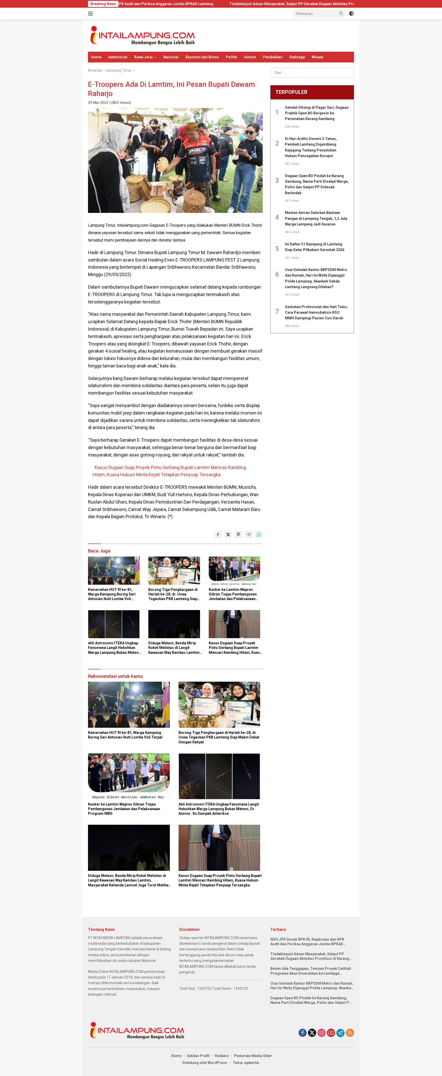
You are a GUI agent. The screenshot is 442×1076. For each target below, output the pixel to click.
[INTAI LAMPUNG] (142, 35)
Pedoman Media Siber (253, 1056)
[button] (341, 13)
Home (96, 57)
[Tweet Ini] (228, 534)
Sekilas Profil (198, 1056)
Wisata (317, 57)
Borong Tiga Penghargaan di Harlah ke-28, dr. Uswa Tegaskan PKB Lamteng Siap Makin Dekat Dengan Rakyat (173, 594)
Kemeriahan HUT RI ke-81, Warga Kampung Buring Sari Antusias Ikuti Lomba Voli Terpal (112, 594)
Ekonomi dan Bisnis (202, 57)
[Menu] (91, 13)
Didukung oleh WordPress (204, 1063)
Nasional (171, 57)
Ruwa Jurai (143, 57)
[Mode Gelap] (351, 13)
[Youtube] (331, 1033)
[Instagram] (321, 1033)
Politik (231, 57)
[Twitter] (312, 1033)
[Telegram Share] (248, 534)
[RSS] (350, 1033)
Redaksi (222, 1056)
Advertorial (117, 57)
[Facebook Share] (218, 534)
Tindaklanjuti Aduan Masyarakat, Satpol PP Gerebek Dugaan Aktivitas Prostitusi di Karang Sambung (259, 4)
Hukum (250, 57)
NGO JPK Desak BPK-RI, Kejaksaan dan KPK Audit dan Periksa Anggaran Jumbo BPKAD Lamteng (307, 941)
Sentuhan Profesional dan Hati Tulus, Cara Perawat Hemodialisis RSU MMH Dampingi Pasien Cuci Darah (316, 312)
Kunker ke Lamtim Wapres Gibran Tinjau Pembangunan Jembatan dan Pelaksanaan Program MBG (233, 594)
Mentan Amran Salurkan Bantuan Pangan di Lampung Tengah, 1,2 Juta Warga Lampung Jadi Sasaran (316, 218)
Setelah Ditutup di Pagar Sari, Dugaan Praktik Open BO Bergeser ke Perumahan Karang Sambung (317, 113)
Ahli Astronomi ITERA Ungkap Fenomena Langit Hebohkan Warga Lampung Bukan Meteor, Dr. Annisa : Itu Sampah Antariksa (114, 648)
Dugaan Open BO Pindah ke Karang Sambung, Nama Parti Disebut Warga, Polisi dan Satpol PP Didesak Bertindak (311, 1000)
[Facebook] (303, 1033)
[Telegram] (340, 1033)
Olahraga (297, 57)
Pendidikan (272, 57)
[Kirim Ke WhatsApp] (259, 534)
